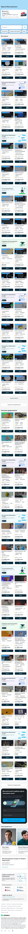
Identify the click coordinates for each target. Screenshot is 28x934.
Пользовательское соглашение (14, 906)
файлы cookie (15, 923)
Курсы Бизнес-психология (8, 864)
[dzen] (12, 930)
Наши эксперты (10, 910)
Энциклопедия (19, 908)
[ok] (9, 930)
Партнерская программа (17, 904)
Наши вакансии (18, 910)
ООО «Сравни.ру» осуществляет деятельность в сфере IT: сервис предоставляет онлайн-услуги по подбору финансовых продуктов (13, 918)
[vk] (5, 930)
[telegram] (1, 930)
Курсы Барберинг (6, 862)
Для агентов (4, 906)
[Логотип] (14, 915)
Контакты (8, 904)
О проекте (3, 904)
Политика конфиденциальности (8, 908)
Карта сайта (4, 910)
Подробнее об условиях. (9, 928)
